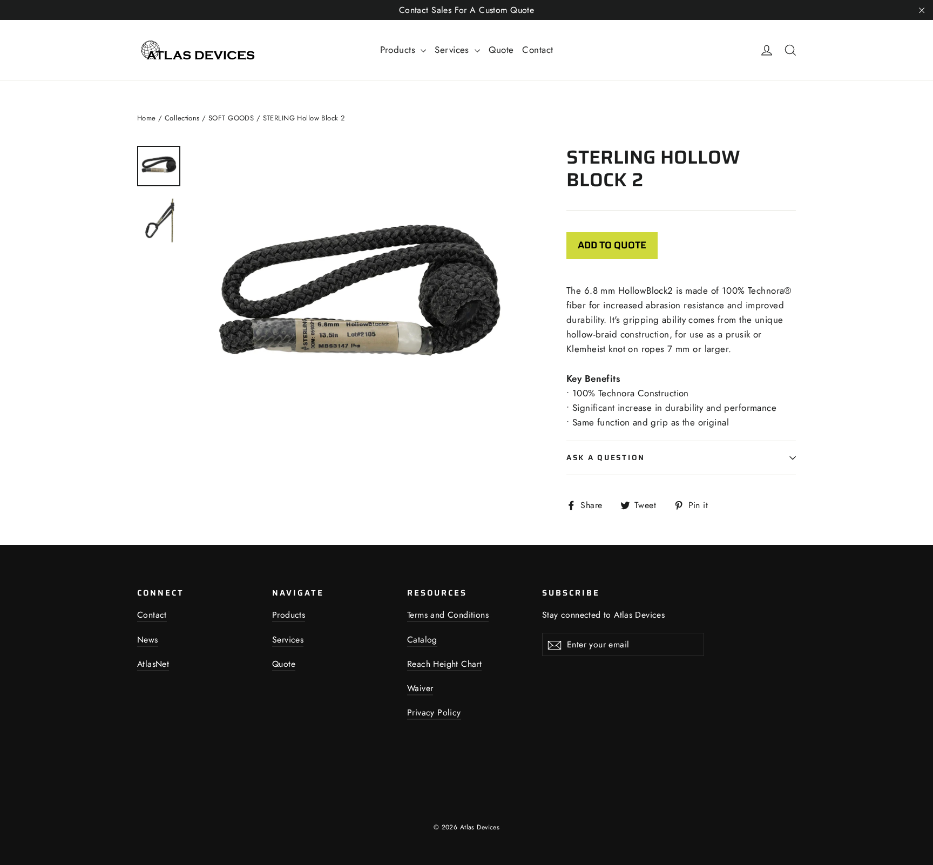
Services (453, 49)
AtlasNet (153, 664)
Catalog (422, 639)
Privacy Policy (434, 712)
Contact (537, 49)
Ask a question (605, 457)
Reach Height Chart (444, 664)
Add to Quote (612, 245)
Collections (182, 118)
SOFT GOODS (231, 118)
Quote (501, 49)
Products (399, 49)
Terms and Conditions (448, 615)
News (147, 639)
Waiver (420, 688)
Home (146, 118)
